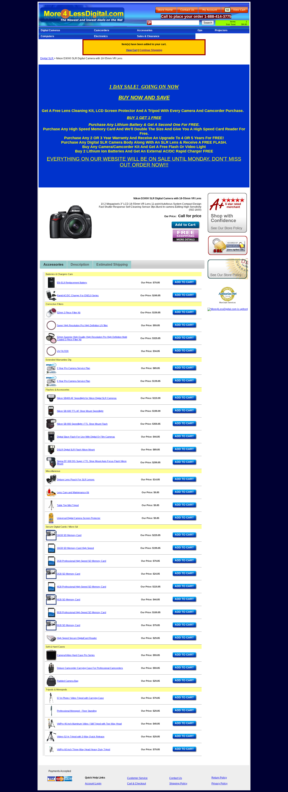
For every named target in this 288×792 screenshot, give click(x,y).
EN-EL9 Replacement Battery (72, 282)
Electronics (101, 36)
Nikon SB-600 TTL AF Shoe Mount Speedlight (80, 411)
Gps (200, 30)
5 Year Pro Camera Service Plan (73, 381)
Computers (47, 36)
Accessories (144, 30)
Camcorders (101, 30)
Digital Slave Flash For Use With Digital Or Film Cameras (86, 436)
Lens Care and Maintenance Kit (73, 492)
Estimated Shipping (112, 264)
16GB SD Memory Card (69, 535)
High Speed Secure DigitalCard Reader (77, 638)
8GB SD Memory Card (68, 625)
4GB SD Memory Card (68, 599)
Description (80, 264)
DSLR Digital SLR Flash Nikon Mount (76, 449)
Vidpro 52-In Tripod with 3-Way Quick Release (80, 736)
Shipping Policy (178, 783)
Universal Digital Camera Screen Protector (78, 518)
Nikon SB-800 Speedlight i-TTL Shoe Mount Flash (82, 424)
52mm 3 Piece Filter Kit (68, 312)
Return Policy (219, 777)
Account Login (93, 783)
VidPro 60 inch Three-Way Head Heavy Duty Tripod (83, 749)
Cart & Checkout (136, 783)
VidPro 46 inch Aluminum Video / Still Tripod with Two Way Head (89, 723)
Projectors (221, 30)
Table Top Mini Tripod (68, 505)
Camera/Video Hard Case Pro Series (76, 655)
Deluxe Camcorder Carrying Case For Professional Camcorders (90, 668)
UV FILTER (63, 351)
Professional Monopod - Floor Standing (77, 711)
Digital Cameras (50, 30)
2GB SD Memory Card (68, 573)
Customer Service (137, 778)
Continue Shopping (151, 50)
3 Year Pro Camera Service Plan (73, 368)
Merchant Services (227, 303)
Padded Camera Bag (67, 681)
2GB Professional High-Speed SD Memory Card (81, 561)
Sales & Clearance (148, 36)
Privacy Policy (219, 783)
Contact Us (175, 778)
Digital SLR (47, 58)
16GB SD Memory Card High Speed (75, 548)
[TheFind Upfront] (227, 309)
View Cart (132, 50)
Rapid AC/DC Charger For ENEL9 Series (78, 295)
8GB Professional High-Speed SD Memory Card (81, 612)
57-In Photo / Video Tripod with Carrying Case (80, 698)
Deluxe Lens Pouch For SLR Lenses (75, 479)
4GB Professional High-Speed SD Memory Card (81, 586)
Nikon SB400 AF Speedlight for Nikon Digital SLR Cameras (87, 398)
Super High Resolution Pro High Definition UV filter (82, 325)
